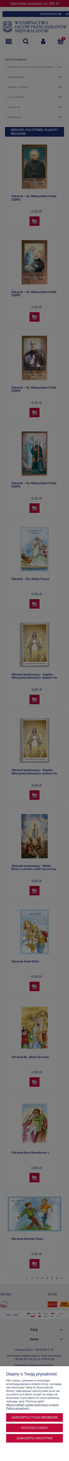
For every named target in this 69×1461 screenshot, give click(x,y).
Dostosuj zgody (34, 1427)
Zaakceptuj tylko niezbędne (35, 1417)
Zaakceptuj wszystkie (34, 1438)
